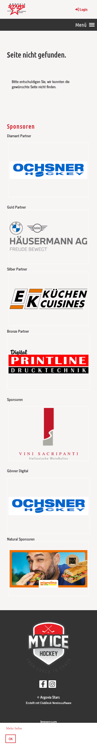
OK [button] (11, 739)
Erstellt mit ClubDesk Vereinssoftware (48, 702)
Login (84, 9)
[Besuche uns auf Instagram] (52, 684)
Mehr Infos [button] (14, 728)
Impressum (48, 722)
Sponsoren (21, 126)
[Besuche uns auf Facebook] (43, 684)
